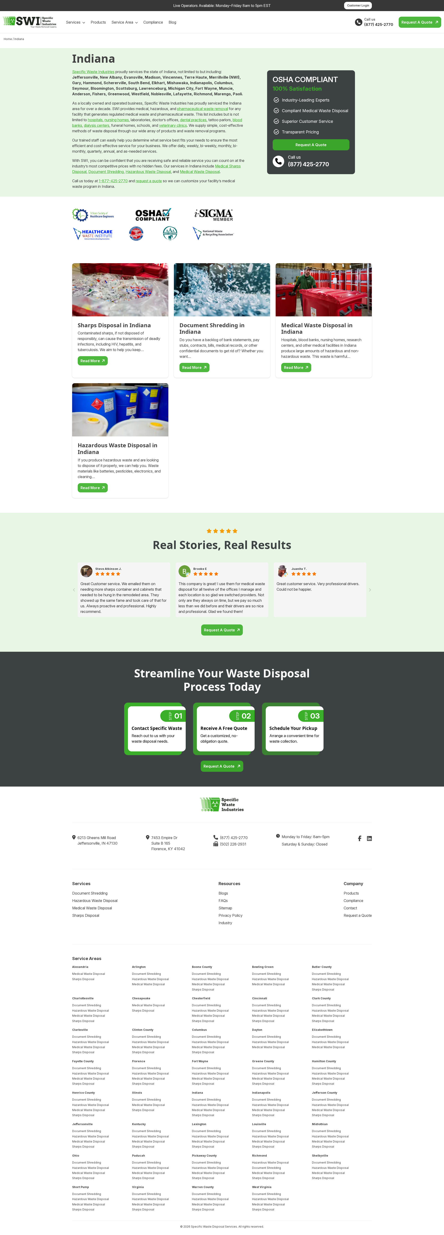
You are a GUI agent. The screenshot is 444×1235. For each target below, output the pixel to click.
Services (73, 22)
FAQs (223, 900)
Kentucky (139, 1124)
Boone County (202, 967)
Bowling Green (263, 967)
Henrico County (83, 1092)
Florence (138, 1061)
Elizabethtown (322, 1029)
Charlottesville (83, 998)
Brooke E (200, 569)
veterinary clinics (173, 125)
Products (98, 22)
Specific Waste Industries (93, 71)
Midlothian (320, 1124)
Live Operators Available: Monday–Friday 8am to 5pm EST (222, 5)
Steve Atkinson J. (108, 569)
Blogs (223, 893)
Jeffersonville (82, 1124)
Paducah (138, 1155)
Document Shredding (106, 171)
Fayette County (83, 1061)
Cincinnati (259, 998)
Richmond (259, 1155)
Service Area (122, 22)
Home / (9, 39)
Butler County (322, 967)
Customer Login (358, 5)
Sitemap (225, 908)
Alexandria (80, 967)
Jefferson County (324, 1092)
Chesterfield (201, 998)
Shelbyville (320, 1155)
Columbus (199, 1029)
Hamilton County (324, 1061)
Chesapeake (141, 998)
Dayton (257, 1029)
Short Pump (80, 1187)
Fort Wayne (200, 1061)
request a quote (149, 181)
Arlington (139, 967)
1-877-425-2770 (113, 181)
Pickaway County (204, 1155)
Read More (90, 360)
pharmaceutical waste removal (202, 108)
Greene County (263, 1061)
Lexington (199, 1124)
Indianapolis (261, 1092)
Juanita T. (299, 569)
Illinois (137, 1092)
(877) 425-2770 (234, 837)
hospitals (95, 119)
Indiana (197, 1092)
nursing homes (117, 119)
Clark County (321, 998)
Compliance (153, 22)
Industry (225, 922)
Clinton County (142, 1029)
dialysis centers (96, 125)
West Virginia (261, 1187)
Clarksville (80, 1029)
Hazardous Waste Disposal (148, 171)
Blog (172, 22)
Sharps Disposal (85, 915)
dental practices (193, 119)
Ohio (75, 1155)
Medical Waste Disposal (200, 171)
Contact (350, 908)
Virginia (138, 1187)
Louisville (259, 1124)
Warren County (203, 1187)
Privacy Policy (231, 915)
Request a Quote (417, 22)
